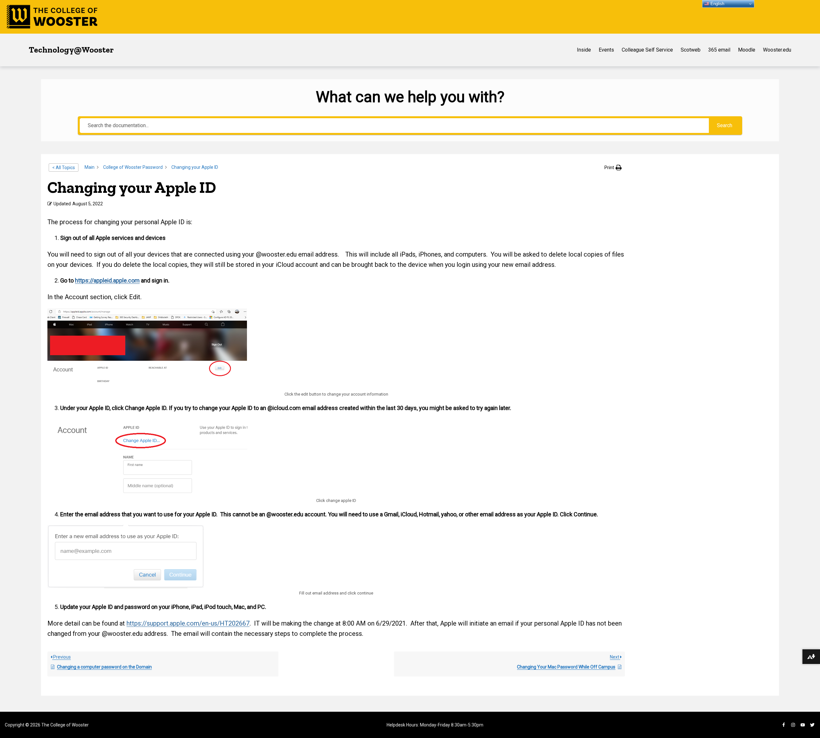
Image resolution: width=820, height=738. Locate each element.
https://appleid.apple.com (107, 280)
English (716, 3)
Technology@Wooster (71, 50)
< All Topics (63, 167)
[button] (613, 167)
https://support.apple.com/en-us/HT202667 (188, 623)
